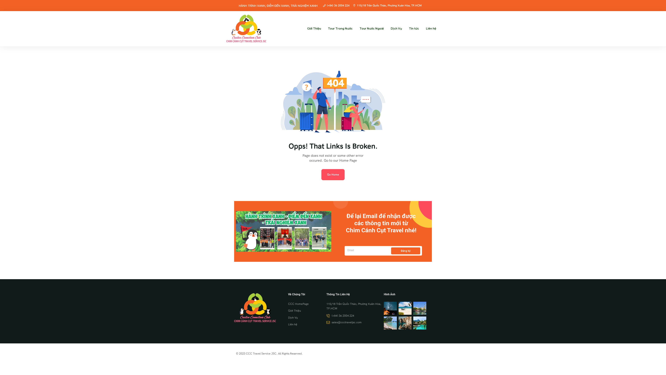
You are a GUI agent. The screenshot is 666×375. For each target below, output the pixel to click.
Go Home (333, 174)
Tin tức (414, 28)
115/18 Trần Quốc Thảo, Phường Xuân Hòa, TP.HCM (389, 5)
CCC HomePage (298, 304)
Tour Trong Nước (340, 28)
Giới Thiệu (314, 28)
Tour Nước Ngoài (372, 28)
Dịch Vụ (396, 28)
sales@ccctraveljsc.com (347, 322)
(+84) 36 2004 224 (338, 5)
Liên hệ (431, 28)
